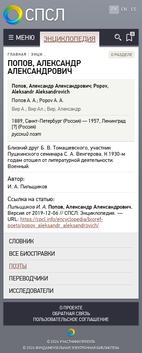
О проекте (71, 308)
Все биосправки (32, 253)
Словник (21, 241)
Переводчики (28, 278)
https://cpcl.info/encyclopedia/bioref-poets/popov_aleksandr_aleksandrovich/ (55, 222)
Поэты (18, 266)
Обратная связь (71, 314)
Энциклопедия (69, 39)
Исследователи (31, 291)
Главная (17, 54)
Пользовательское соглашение (71, 319)
